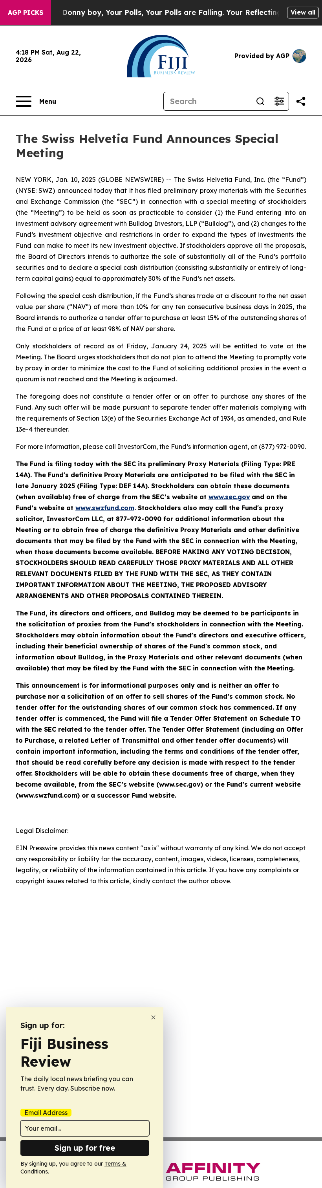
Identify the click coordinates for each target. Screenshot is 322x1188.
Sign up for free (85, 1148)
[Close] (153, 1017)
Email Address (46, 1113)
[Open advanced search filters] (279, 101)
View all (303, 12)
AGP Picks (25, 12)
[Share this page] (300, 101)
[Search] (260, 101)
